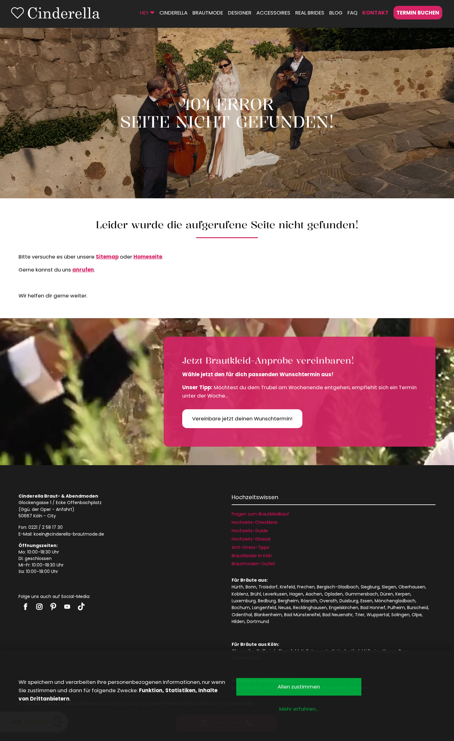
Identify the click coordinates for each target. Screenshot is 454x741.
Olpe (417, 615)
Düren (386, 594)
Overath (328, 601)
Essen (366, 601)
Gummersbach (361, 594)
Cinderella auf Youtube (67, 606)
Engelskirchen (343, 607)
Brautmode (207, 12)
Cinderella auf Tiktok (81, 606)
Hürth (237, 587)
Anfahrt (64, 509)
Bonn (251, 587)
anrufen (83, 269)
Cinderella (173, 12)
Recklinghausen (310, 607)
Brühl (255, 594)
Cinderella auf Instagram (39, 606)
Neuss (284, 607)
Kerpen (402, 594)
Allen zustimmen (299, 686)
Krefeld (287, 587)
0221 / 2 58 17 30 (45, 527)
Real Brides (309, 12)
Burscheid (417, 607)
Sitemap (107, 256)
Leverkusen (275, 594)
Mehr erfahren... (298, 709)
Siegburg (370, 587)
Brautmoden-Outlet (253, 564)
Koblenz (240, 594)
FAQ (352, 12)
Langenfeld (264, 607)
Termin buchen (418, 12)
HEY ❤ (147, 12)
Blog (336, 12)
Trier (359, 615)
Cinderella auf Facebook (25, 606)
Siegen (389, 587)
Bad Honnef (372, 607)
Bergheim (288, 601)
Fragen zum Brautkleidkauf (260, 514)
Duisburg (348, 601)
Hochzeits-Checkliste (255, 522)
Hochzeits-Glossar (251, 539)
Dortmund (258, 621)
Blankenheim (268, 615)
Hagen (296, 594)
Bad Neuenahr (337, 615)
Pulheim (396, 607)
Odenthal (242, 615)
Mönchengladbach (395, 601)
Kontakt (375, 12)
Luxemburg (244, 601)
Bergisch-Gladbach (338, 587)
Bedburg (267, 601)
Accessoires (273, 12)
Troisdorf (268, 587)
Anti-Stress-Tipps (250, 547)
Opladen (333, 594)
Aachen (313, 594)
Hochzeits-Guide (250, 531)
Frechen (306, 587)
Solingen (400, 615)
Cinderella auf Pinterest (53, 606)
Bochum (241, 607)
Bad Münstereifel (302, 615)
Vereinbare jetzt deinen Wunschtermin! (242, 418)
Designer (239, 12)
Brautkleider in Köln (252, 556)
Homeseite (147, 256)
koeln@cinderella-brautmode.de (69, 534)
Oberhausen (411, 587)
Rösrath (309, 601)
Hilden (238, 621)
